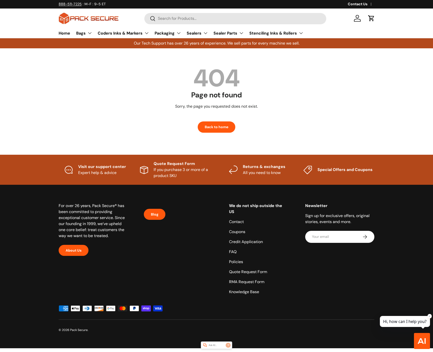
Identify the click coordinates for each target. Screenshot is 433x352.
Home (64, 33)
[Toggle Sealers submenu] (205, 33)
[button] (371, 18)
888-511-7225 (70, 4)
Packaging (165, 33)
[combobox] (235, 18)
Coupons (237, 231)
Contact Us (358, 4)
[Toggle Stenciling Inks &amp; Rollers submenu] (301, 33)
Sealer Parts (225, 33)
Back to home (216, 127)
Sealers (194, 33)
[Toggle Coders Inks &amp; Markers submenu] (147, 33)
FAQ (233, 251)
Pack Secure (79, 330)
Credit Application (246, 241)
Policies (236, 261)
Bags (81, 33)
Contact (236, 221)
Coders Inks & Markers (120, 33)
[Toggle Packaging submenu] (179, 33)
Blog (154, 214)
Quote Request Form (248, 271)
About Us (73, 250)
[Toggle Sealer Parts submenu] (241, 33)
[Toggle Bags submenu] (90, 33)
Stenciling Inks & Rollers (273, 33)
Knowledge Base (244, 291)
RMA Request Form (246, 281)
